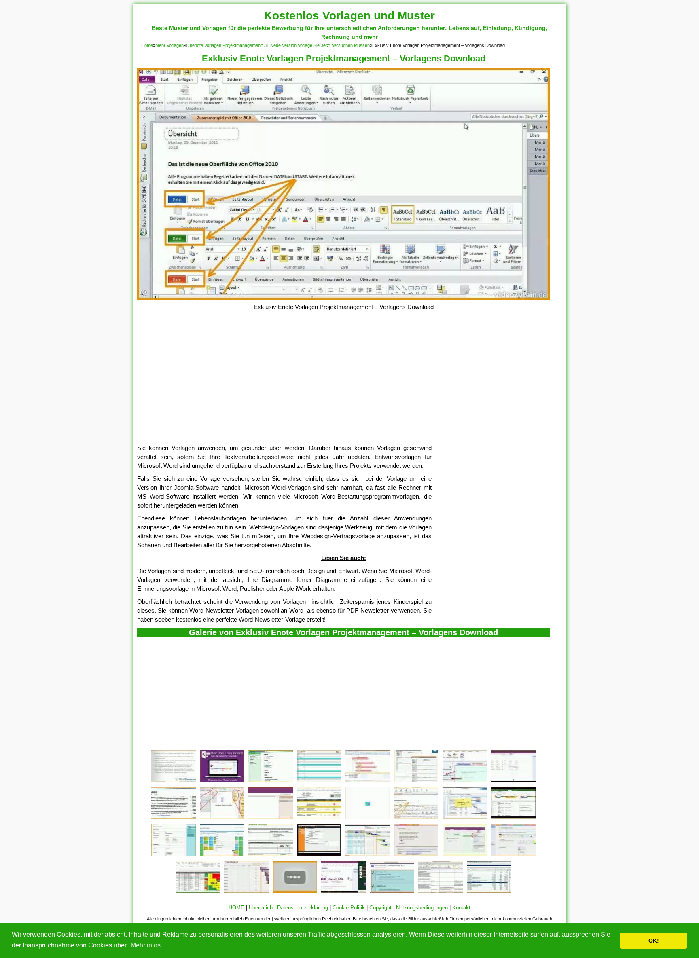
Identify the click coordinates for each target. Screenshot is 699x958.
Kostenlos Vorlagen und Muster (349, 15)
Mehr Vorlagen (169, 45)
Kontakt (461, 908)
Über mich (261, 908)
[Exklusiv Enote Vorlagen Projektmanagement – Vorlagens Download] (343, 297)
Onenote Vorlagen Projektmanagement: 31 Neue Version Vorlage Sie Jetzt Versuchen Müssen (278, 45)
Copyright (380, 908)
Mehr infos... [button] (148, 945)
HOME (236, 908)
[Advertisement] (343, 383)
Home (147, 45)
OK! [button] (653, 940)
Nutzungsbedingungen (422, 908)
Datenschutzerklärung (302, 908)
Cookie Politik (349, 908)
